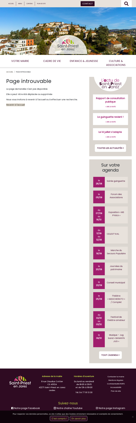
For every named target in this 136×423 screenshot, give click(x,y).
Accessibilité (115, 387)
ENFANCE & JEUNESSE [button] (84, 61)
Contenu (29, 4)
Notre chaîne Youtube (69, 408)
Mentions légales (116, 380)
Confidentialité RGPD (116, 384)
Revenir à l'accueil (15, 104)
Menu (20, 4)
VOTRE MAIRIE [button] (20, 61)
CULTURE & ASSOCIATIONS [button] (116, 63)
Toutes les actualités (110, 148)
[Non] (132, 416)
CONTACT (87, 3)
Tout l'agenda (109, 355)
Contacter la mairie (115, 376)
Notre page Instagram (111, 408)
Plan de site (41, 4)
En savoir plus (79, 418)
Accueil (11, 4)
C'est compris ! (59, 418)
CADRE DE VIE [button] (52, 61)
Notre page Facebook (26, 408)
